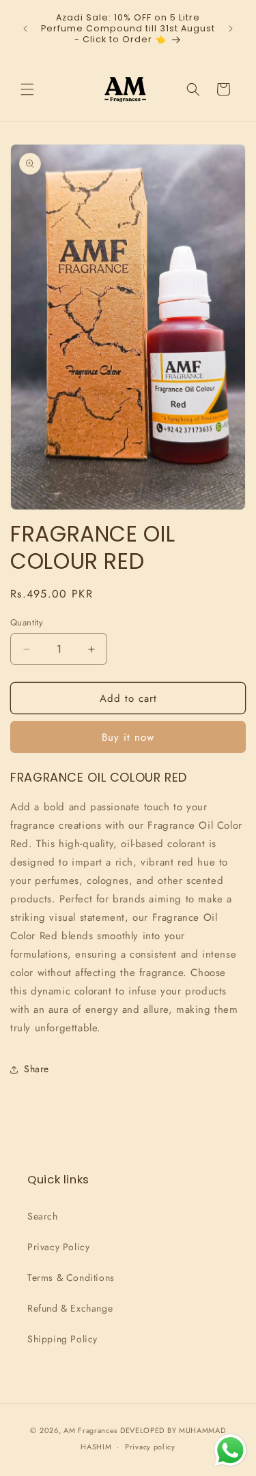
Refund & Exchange (70, 1308)
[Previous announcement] (25, 29)
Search (42, 1216)
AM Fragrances (90, 1430)
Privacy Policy (58, 1247)
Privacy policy (150, 1446)
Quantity (26, 622)
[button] (27, 89)
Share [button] (36, 1069)
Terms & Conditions (71, 1277)
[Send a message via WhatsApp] (230, 1450)
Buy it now (128, 737)
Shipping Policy (62, 1339)
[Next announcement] (231, 29)
